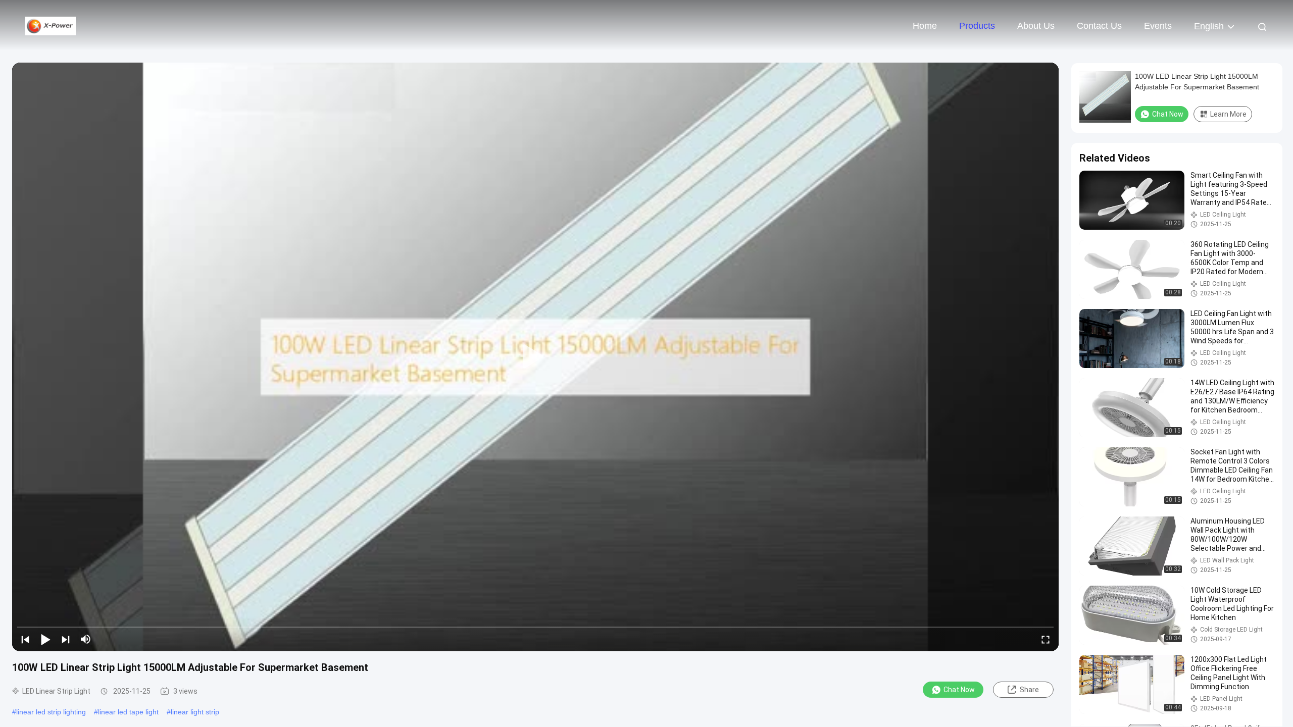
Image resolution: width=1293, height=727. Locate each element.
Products (977, 26)
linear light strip (195, 712)
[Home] (50, 25)
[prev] (25, 639)
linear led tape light (128, 712)
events (1158, 26)
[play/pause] (45, 639)
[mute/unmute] (86, 639)
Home (925, 26)
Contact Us (1099, 26)
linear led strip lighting (51, 712)
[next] (66, 639)
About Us (1036, 26)
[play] (535, 357)
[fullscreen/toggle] (1045, 639)
